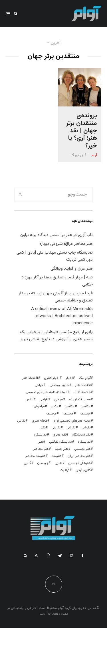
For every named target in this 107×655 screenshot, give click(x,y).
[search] (21, 195)
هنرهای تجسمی (79, 463)
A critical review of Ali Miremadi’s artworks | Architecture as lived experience (62, 316)
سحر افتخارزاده (80, 399)
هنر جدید (61, 448)
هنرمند (57, 456)
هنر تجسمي (82, 448)
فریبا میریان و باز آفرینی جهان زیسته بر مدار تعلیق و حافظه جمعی (56, 297)
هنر (40, 441)
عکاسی (86, 406)
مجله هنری (39, 420)
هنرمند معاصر (35, 456)
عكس (29, 399)
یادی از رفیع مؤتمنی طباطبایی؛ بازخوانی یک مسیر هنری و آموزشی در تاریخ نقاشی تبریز (56, 335)
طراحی (43, 399)
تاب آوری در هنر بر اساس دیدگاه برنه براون (56, 235)
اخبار (69, 378)
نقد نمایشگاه (81, 434)
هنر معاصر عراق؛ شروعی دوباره (66, 244)
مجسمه (85, 413)
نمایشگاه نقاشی (60, 441)
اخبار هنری (52, 378)
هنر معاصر (41, 448)
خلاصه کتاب (82, 392)
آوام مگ (85, 378)
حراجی (39, 385)
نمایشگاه (84, 441)
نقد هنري (59, 434)
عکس (55, 406)
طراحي (58, 399)
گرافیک (65, 470)
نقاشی (86, 427)
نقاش (21, 420)
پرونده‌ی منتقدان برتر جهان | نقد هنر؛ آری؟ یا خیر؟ (81, 131)
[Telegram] (60, 556)
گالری (27, 463)
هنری (58, 463)
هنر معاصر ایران (79, 456)
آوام (94, 155)
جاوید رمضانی (59, 385)
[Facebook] (82, 556)
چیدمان (43, 463)
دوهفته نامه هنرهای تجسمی (46, 392)
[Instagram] (71, 556)
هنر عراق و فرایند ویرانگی (72, 268)
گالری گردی (83, 470)
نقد (43, 427)
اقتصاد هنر (30, 378)
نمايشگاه (40, 434)
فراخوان (39, 406)
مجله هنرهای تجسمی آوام (72, 420)
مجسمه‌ (50, 413)
